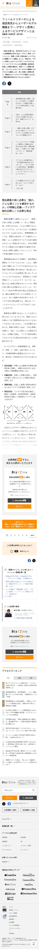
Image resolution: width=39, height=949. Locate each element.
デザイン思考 (6, 42)
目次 (19, 92)
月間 (31, 678)
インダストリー (6, 845)
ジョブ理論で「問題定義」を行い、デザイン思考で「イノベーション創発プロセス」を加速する (19, 591)
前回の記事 (8, 219)
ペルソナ (25, 42)
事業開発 (4, 837)
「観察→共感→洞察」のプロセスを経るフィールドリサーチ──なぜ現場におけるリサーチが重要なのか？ (25, 131)
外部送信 (11, 933)
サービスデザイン (16, 42)
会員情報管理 (13, 916)
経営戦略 (23, 837)
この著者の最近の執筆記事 (23, 618)
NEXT (32, 535)
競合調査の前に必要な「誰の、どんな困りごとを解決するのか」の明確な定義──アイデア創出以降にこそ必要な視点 (25, 103)
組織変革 (4, 841)
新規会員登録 (20, 500)
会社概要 (11, 922)
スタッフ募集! (13, 913)
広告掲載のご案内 (10, 810)
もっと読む (8, 596)
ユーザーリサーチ (7, 45)
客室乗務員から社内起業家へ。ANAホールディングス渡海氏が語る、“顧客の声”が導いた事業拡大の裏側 (21, 703)
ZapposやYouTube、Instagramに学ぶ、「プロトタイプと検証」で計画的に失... (19, 577)
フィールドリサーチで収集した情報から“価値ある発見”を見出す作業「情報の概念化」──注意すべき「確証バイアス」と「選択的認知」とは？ (25, 147)
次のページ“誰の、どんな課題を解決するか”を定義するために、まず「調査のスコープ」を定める (19, 524)
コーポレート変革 (26, 845)
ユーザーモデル (18, 45)
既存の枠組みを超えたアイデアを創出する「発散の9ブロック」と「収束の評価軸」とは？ (19, 583)
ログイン (20, 506)
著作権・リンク (13, 910)
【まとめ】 (20, 188)
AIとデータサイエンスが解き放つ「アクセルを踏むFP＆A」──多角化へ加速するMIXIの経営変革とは (21, 685)
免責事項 (11, 919)
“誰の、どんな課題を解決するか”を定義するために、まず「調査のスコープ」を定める (25, 117)
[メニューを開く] (3, 3)
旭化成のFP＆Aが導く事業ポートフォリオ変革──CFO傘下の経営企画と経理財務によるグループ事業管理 (21, 753)
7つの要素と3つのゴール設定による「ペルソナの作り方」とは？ (25, 182)
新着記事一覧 (7, 826)
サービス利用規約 (14, 925)
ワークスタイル (6, 850)
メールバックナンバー (20, 495)
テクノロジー (24, 850)
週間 (19, 678)
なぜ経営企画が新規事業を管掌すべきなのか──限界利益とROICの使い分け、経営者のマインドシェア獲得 (21, 744)
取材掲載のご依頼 (29, 810)
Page (7, 118)
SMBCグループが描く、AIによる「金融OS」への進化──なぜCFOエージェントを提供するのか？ (21, 762)
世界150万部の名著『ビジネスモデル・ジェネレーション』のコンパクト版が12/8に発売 (21, 729)
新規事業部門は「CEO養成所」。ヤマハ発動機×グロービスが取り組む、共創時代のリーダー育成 (21, 694)
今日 (8, 678)
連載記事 (4, 862)
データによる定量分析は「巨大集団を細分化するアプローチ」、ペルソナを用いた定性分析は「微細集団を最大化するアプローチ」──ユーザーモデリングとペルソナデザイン (25, 167)
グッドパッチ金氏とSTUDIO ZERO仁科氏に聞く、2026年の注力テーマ (21, 736)
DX (21, 841)
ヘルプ (11, 907)
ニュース (5, 819)
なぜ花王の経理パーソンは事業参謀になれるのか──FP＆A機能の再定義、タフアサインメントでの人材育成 (21, 712)
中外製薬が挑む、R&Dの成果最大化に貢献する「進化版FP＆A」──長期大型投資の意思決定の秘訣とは (21, 721)
